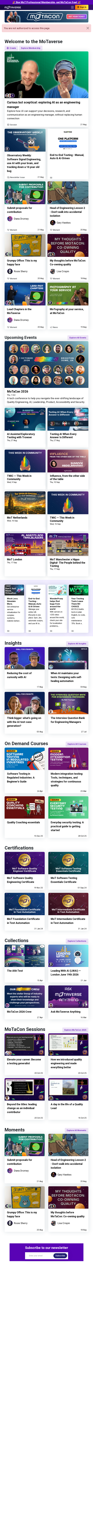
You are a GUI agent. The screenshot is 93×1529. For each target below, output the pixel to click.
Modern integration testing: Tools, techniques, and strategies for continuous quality (67, 779)
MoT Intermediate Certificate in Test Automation (68, 920)
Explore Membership (30, 48)
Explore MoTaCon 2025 (75, 1030)
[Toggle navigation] (72, 7)
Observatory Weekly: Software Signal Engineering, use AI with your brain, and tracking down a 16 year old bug (24, 163)
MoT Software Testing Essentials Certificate (64, 880)
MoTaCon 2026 (17, 391)
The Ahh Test (15, 970)
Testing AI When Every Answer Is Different (63, 435)
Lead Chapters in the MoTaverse (19, 311)
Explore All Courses (77, 744)
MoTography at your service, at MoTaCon (67, 311)
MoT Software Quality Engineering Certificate (20, 880)
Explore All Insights (77, 644)
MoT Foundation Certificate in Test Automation (23, 920)
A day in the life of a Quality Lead (67, 1106)
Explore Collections (77, 941)
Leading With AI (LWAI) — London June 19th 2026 (66, 972)
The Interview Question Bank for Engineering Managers (68, 720)
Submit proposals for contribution (19, 209)
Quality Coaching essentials (23, 822)
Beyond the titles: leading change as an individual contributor (22, 1108)
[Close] (88, 28)
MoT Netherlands (17, 518)
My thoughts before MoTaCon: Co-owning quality (68, 262)
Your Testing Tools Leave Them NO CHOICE (77, 602)
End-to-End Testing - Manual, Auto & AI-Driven (67, 156)
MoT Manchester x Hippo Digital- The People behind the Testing (67, 563)
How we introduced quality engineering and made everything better (66, 1063)
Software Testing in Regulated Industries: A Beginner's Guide (21, 777)
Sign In (82, 7)
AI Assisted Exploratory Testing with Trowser (21, 435)
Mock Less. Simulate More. (12, 601)
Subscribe (60, 1256)
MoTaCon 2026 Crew (19, 1011)
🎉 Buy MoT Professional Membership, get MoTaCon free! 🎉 (46, 2)
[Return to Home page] (13, 7)
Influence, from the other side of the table (67, 477)
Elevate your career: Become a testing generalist (24, 1061)
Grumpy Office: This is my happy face (22, 262)
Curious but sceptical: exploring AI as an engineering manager (43, 105)
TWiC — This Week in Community (19, 477)
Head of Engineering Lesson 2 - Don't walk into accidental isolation (67, 211)
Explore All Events (78, 338)
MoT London (14, 559)
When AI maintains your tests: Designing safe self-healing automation (66, 677)
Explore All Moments (76, 1130)
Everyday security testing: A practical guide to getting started (67, 826)
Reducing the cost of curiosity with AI (19, 675)
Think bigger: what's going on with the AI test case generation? (24, 722)
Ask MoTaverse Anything (65, 1011)
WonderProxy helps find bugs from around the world (56, 604)
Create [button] (12, 48)
